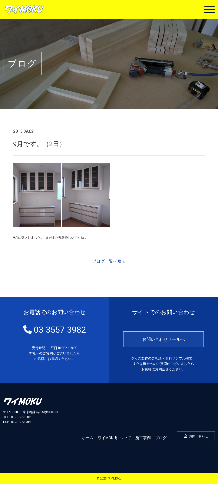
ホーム (87, 437)
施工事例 (143, 437)
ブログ (160, 437)
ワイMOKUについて (114, 437)
